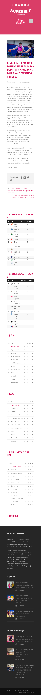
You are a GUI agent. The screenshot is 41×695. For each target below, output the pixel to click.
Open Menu (31, 21)
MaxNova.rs (30, 692)
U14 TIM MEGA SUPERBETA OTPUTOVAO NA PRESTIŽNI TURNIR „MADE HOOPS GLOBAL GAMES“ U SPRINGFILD (25, 670)
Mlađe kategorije (25, 82)
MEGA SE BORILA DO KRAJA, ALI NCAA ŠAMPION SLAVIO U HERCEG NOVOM (24, 585)
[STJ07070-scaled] (20, 49)
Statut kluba (10, 568)
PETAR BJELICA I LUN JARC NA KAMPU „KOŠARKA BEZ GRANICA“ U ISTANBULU (24, 639)
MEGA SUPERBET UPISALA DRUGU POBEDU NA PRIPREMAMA (24, 613)
